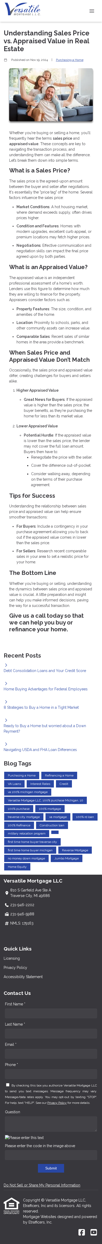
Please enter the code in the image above (40, 1146)
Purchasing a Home (69, 60)
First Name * (15, 1004)
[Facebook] (81, 1233)
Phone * (11, 1065)
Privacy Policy (15, 967)
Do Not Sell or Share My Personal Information (42, 1185)
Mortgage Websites (40, 1217)
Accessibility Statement (23, 977)
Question (12, 1112)
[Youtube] (93, 1233)
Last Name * (15, 1024)
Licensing (12, 958)
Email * (10, 1044)
